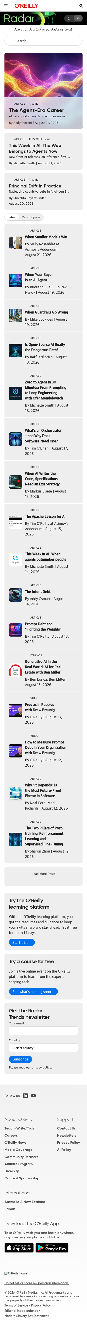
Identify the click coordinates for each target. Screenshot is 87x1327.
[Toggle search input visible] (81, 5)
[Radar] (30, 18)
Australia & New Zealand (24, 1201)
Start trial (20, 942)
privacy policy (41, 1067)
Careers (11, 1135)
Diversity (11, 1171)
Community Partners (21, 1156)
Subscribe (20, 1059)
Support (65, 1119)
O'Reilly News (15, 1142)
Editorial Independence (21, 1311)
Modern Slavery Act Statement (26, 1316)
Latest (12, 217)
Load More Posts (43, 873)
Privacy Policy (68, 1142)
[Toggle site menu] (5, 5)
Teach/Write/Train (19, 1128)
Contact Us (66, 1128)
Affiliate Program (18, 1164)
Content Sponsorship (21, 1178)
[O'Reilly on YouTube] (33, 1095)
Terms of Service (16, 1305)
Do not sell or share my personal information (36, 1283)
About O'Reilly (18, 1119)
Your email (16, 1023)
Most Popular (31, 217)
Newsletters (66, 1135)
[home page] (26, 5)
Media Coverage (18, 1149)
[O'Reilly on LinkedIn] (25, 1095)
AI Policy (64, 1149)
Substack (35, 28)
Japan (9, 1209)
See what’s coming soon (31, 991)
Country (14, 1040)
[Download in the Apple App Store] (19, 1251)
